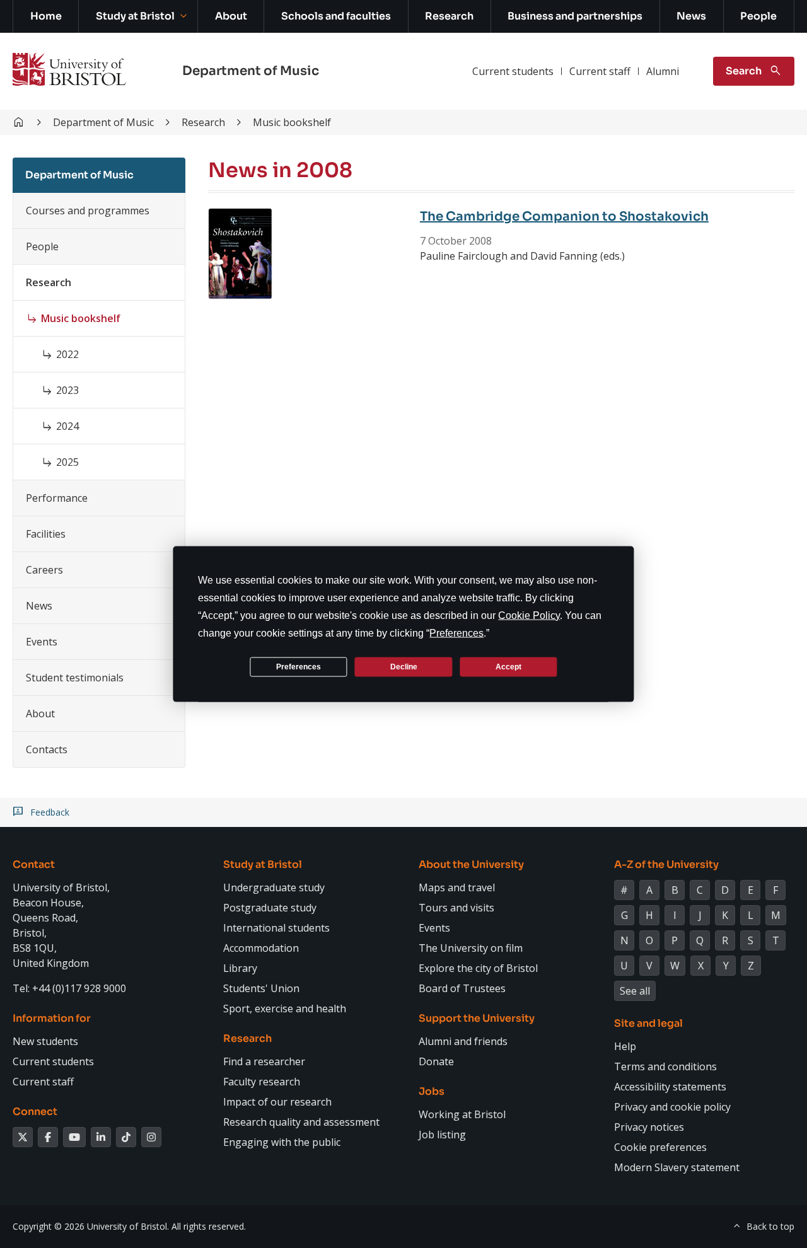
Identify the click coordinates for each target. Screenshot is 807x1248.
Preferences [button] (456, 633)
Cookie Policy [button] (529, 615)
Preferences (298, 666)
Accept (508, 666)
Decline (403, 666)
